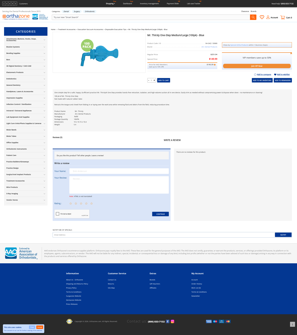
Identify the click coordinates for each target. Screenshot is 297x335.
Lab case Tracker (194, 2)
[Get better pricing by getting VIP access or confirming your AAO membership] (215, 64)
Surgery (77, 11)
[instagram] (172, 321)
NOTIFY (283, 235)
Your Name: (60, 171)
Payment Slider (173, 2)
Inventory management (150, 2)
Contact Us (112, 280)
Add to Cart (163, 80)
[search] (253, 17)
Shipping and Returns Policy (77, 284)
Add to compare (264, 74)
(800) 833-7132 (156, 322)
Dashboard (128, 2)
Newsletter (195, 296)
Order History (196, 284)
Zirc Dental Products (209, 47)
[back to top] (292, 324)
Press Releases (72, 304)
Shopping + (111, 2)
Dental (66, 11)
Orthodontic (90, 11)
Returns (111, 284)
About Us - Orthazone (74, 280)
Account (194, 280)
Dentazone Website (73, 300)
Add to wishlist (283, 74)
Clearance (245, 11)
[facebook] (167, 321)
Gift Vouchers (155, 284)
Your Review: (60, 177)
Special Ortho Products (239, 45)
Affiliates (153, 288)
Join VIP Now (256, 66)
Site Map (111, 288)
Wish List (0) (196, 288)
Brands (253, 11)
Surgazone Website (73, 296)
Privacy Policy (71, 288)
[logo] (16, 17)
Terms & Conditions (73, 292)
